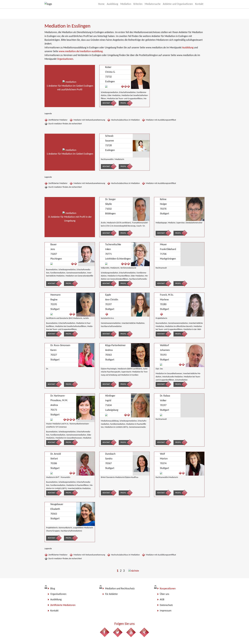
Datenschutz (166, 605)
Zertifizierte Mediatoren (62, 605)
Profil (123, 103)
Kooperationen (168, 588)
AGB (162, 599)
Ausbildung (187, 47)
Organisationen (65, 59)
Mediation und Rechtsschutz (120, 588)
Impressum (165, 611)
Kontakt (106, 103)
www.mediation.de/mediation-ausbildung (81, 51)
